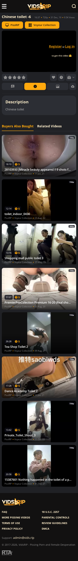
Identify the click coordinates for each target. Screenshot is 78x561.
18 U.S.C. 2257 (50, 512)
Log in (70, 46)
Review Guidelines (54, 523)
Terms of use (11, 523)
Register (55, 46)
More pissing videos (16, 517)
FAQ (4, 512)
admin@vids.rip (23, 538)
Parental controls (55, 517)
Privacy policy (12, 528)
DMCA (45, 528)
